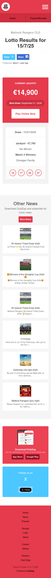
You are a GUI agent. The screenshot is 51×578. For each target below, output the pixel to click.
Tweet (7, 57)
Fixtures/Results (38, 18)
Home (25, 512)
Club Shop (25, 560)
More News (25, 219)
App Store (17, 457)
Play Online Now (25, 114)
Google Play (32, 457)
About (25, 537)
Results (25, 528)
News (13, 18)
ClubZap (30, 571)
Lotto (25, 533)
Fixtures (25, 521)
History (25, 548)
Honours (25, 555)
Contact (25, 544)
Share (21, 57)
